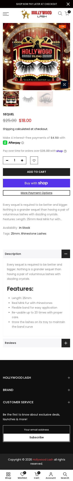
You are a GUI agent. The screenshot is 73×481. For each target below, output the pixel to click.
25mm (15, 234)
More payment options (36, 193)
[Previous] (8, 57)
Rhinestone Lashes (33, 234)
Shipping (8, 129)
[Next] (65, 57)
